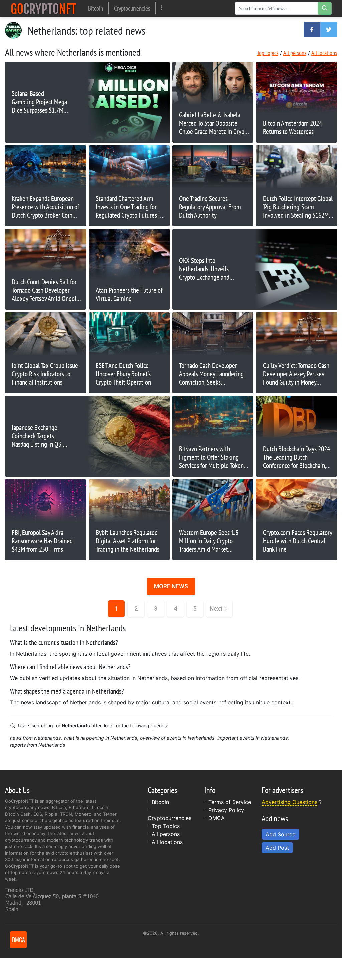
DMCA (216, 818)
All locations (324, 53)
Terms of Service (229, 802)
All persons (294, 53)
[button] (312, 29)
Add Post (277, 847)
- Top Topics (164, 826)
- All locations (165, 842)
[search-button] (325, 8)
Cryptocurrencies (132, 8)
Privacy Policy (226, 810)
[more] (162, 8)
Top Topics (267, 53)
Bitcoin (95, 8)
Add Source (280, 834)
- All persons (164, 834)
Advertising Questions (289, 802)
